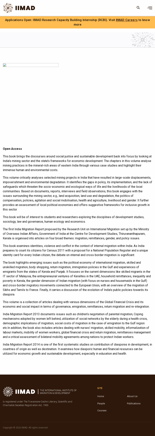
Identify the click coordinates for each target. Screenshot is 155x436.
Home (100, 396)
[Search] (138, 8)
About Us (132, 396)
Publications (133, 403)
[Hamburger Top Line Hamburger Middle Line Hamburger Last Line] (149, 8)
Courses (101, 410)
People (101, 403)
